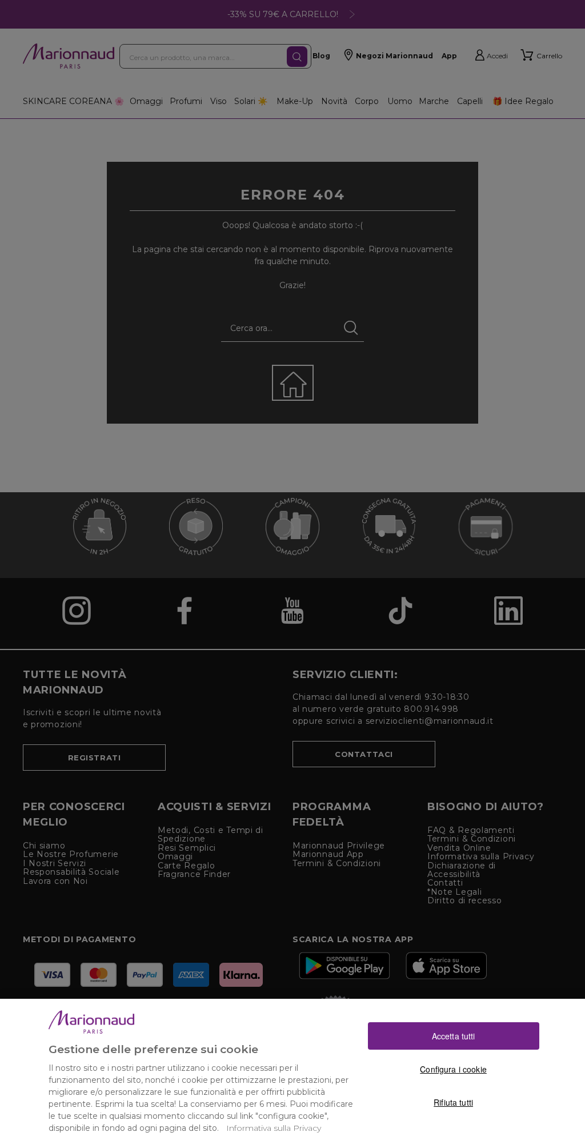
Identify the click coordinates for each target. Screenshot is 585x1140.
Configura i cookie (453, 1069)
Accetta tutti (453, 1036)
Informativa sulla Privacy (273, 1128)
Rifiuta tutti (453, 1102)
